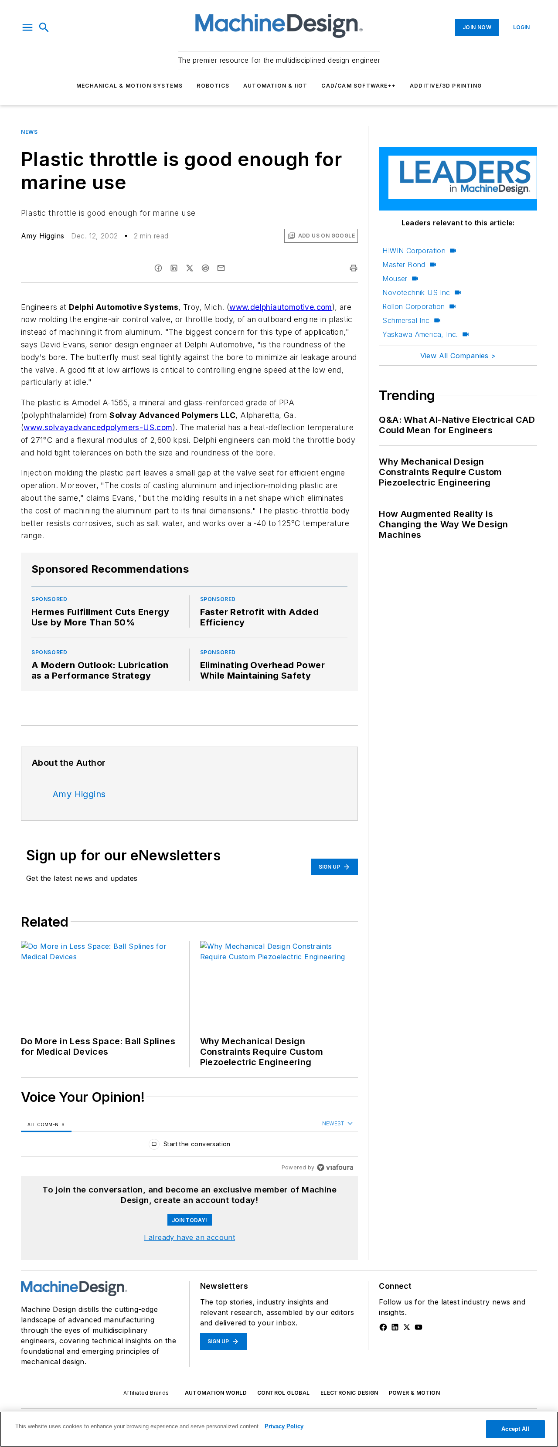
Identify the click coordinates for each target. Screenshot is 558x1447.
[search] (44, 27)
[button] (27, 27)
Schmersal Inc (405, 320)
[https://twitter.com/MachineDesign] (406, 1327)
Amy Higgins (42, 235)
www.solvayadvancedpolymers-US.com (98, 427)
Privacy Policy (284, 1426)
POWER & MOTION (414, 1392)
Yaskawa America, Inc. (420, 334)
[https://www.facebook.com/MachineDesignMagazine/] (383, 1327)
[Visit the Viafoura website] (335, 1167)
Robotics (213, 85)
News (29, 132)
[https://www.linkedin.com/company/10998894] (395, 1327)
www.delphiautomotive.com (280, 307)
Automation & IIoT (275, 85)
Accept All (515, 1429)
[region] (189, 1146)
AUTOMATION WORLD (216, 1392)
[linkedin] (174, 268)
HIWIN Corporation (414, 250)
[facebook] (158, 268)
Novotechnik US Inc (416, 292)
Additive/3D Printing (446, 85)
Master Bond (403, 264)
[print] (353, 268)
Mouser (394, 278)
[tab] (46, 1124)
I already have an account (189, 1237)
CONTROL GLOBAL (283, 1392)
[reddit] (205, 268)
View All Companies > (458, 355)
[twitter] (189, 268)
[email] (221, 268)
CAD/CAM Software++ (358, 85)
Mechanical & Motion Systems (129, 85)
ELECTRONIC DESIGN (349, 1392)
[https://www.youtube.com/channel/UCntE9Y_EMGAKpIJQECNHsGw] (418, 1327)
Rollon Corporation (413, 306)
